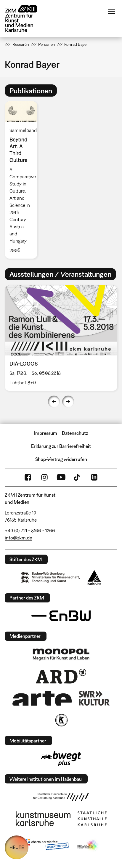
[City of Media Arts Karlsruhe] (88, 845)
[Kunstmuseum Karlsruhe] (43, 818)
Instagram (44, 477)
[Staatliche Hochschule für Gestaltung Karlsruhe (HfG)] (61, 796)
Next (68, 401)
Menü (111, 11)
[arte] (42, 698)
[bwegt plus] (61, 758)
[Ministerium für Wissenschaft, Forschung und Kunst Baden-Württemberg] (50, 577)
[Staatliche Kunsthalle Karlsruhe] (92, 818)
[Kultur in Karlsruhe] (61, 720)
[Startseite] (25, 18)
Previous (54, 401)
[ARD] (61, 676)
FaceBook (28, 477)
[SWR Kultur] (94, 698)
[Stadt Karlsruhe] (94, 577)
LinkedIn (94, 477)
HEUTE (16, 847)
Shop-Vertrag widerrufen (61, 459)
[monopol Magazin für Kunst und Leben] (61, 654)
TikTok (78, 477)
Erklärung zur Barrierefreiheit (61, 446)
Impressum (45, 433)
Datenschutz (75, 433)
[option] (23, 179)
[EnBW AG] (61, 615)
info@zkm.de (18, 537)
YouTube (61, 477)
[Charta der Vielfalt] (46, 845)
